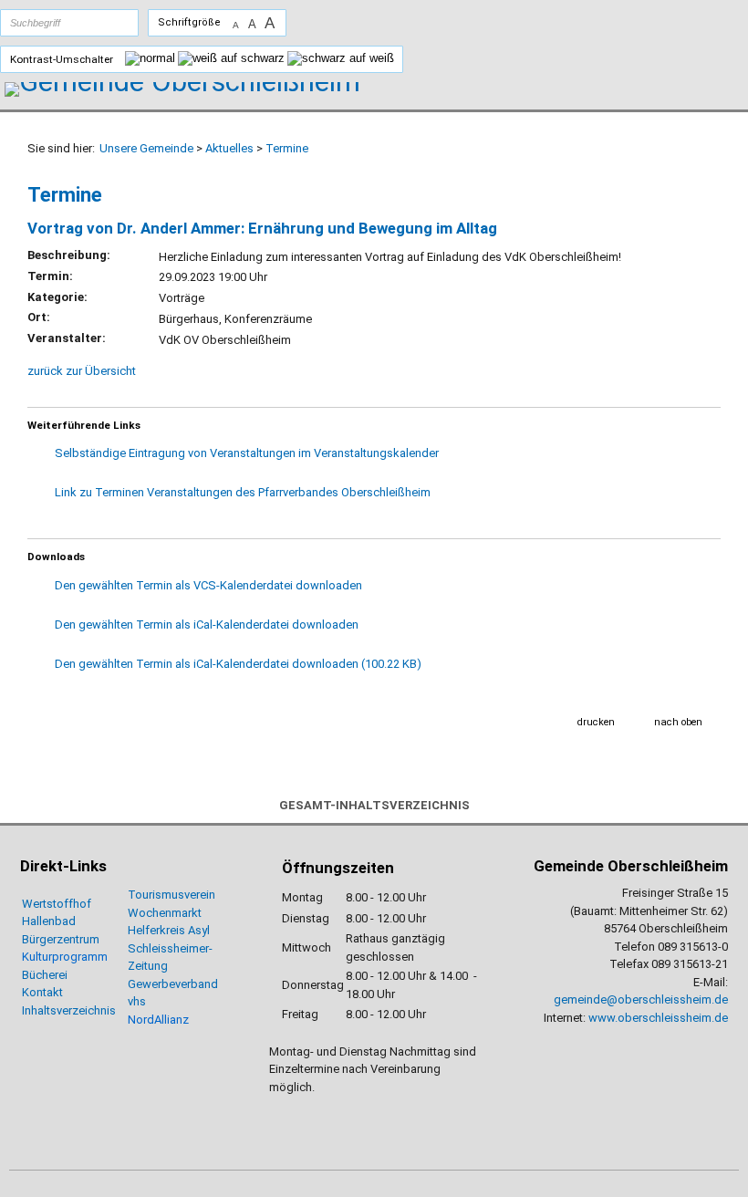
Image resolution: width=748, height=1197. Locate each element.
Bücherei (45, 975)
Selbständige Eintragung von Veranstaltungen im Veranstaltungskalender (247, 453)
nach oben (678, 722)
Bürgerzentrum (60, 939)
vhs (137, 1001)
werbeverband (180, 984)
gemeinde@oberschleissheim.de (641, 999)
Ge (135, 984)
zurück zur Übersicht (81, 371)
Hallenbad (49, 921)
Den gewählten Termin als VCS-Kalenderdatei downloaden (208, 585)
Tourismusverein (171, 894)
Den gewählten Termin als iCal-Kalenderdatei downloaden (206, 624)
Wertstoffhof (56, 904)
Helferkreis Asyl (169, 930)
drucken (596, 722)
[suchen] (106, 23)
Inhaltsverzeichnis (69, 1010)
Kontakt (42, 992)
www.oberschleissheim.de (658, 1018)
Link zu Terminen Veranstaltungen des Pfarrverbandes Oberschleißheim (243, 492)
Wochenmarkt (165, 913)
